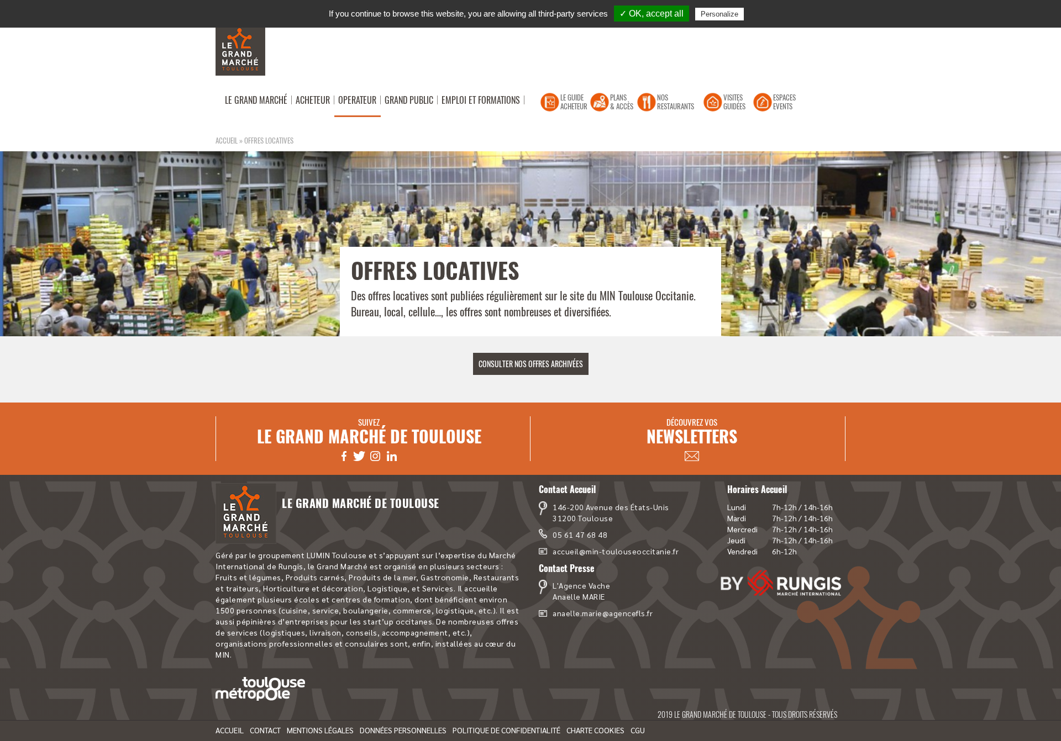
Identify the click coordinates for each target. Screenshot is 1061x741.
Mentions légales (320, 730)
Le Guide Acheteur (573, 101)
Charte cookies (595, 730)
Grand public (409, 100)
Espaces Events (784, 101)
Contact (265, 730)
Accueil (227, 140)
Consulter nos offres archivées (531, 363)
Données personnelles (403, 730)
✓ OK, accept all (651, 13)
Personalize (719, 14)
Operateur (357, 100)
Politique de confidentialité (506, 730)
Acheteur (313, 100)
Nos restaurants (675, 101)
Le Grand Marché (256, 100)
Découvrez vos (692, 432)
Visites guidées (734, 101)
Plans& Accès (621, 101)
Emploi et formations (481, 100)
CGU (638, 730)
